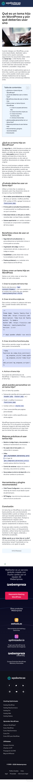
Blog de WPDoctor (8, 753)
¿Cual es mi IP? (7, 748)
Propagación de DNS (9, 751)
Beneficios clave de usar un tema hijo (17, 100)
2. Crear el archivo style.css (19, 112)
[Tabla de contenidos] (27, 87)
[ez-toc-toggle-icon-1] (27, 87)
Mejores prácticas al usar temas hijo (17, 125)
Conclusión (10, 133)
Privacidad (13, 774)
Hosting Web (7, 713)
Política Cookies (13, 771)
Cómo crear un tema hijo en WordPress (16, 104)
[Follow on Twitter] (16, 685)
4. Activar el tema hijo (17, 118)
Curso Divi (6, 733)
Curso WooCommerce (10, 730)
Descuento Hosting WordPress (16, 595)
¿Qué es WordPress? (9, 725)
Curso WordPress (8, 728)
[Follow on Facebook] (9, 685)
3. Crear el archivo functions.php (16, 115)
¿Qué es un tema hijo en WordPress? (14, 91)
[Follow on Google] (23, 691)
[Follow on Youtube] (16, 691)
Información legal (23, 774)
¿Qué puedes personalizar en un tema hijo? (17, 121)
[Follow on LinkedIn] (23, 685)
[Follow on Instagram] (9, 691)
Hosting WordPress (9, 705)
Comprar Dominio (8, 745)
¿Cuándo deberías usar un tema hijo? (17, 96)
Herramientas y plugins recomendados (14, 130)
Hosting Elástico (8, 716)
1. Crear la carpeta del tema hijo (18, 108)
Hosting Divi (6, 710)
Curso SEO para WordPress (11, 736)
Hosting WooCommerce (10, 708)
